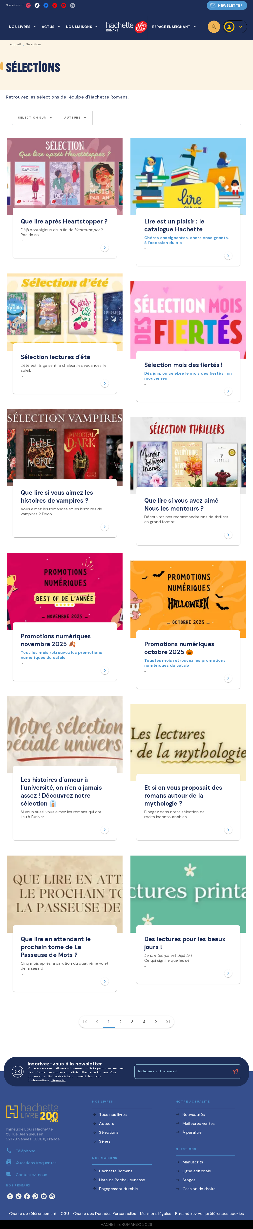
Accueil (15, 44)
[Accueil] (127, 27)
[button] (227, 5)
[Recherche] (214, 27)
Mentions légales (155, 1213)
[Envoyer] (235, 1071)
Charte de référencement (33, 1213)
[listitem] (28, 5)
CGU (65, 1213)
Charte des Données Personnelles (104, 1213)
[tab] (22, 27)
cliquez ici (58, 1080)
